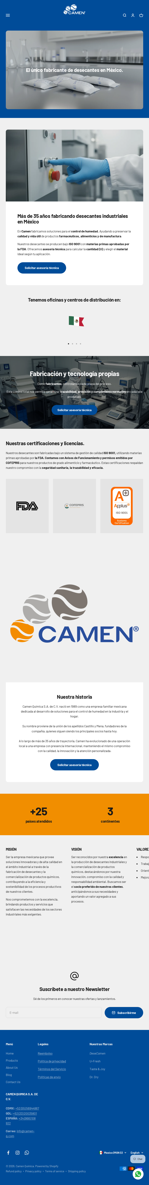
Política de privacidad (52, 1061)
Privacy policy (33, 1171)
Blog (9, 1075)
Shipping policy (77, 1171)
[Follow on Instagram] (17, 1152)
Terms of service (54, 1171)
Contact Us (13, 1082)
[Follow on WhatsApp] (26, 1152)
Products (12, 1060)
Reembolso (45, 1053)
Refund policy (14, 1171)
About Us (12, 1067)
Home (10, 1053)
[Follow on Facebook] (8, 1152)
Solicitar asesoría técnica (42, 268)
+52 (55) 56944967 (27, 1108)
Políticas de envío (49, 1077)
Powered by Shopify (46, 1166)
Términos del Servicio (52, 1069)
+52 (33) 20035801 (25, 1113)
